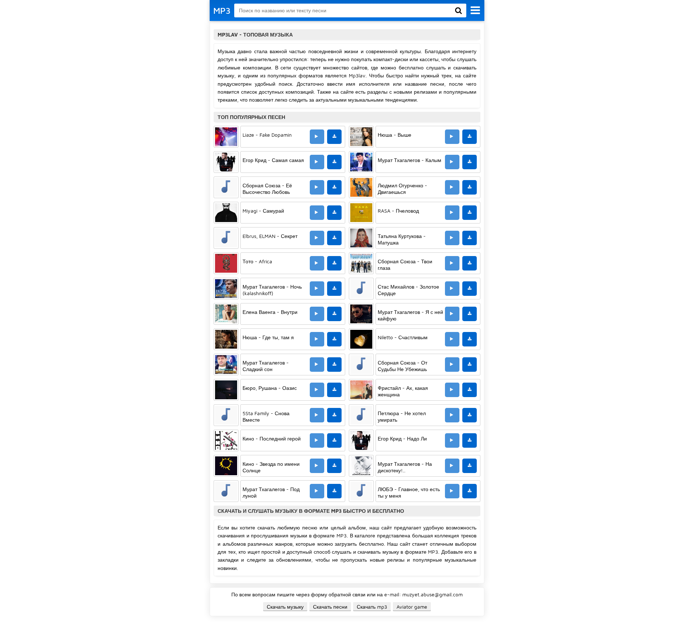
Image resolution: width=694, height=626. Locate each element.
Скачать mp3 (372, 607)
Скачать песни (330, 607)
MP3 (222, 10)
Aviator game (412, 607)
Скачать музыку (285, 607)
